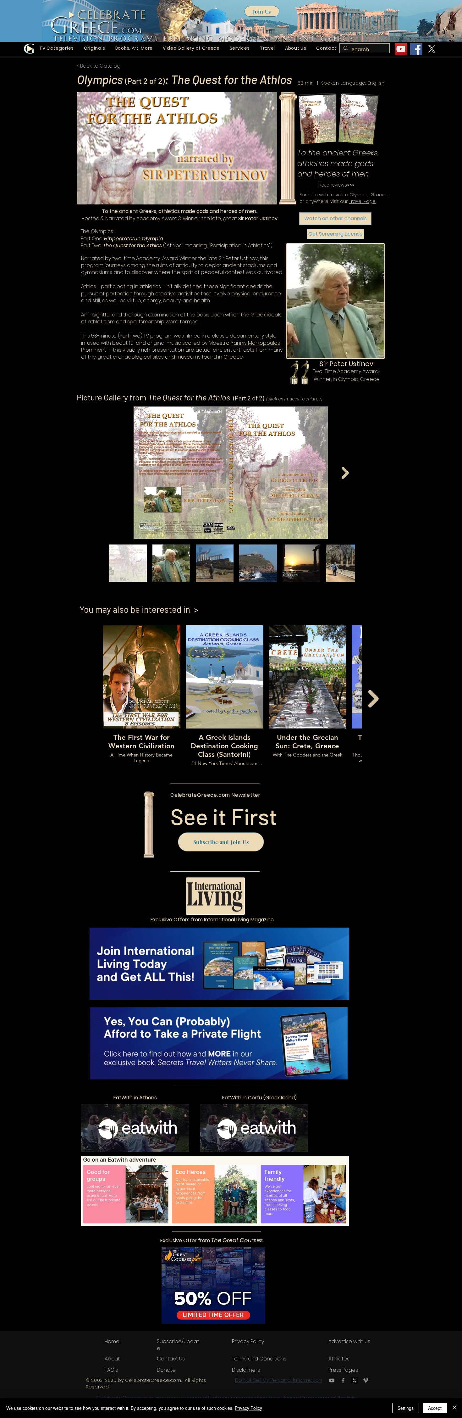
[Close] (454, 1408)
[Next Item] (345, 472)
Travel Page (362, 201)
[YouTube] (401, 49)
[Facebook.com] (416, 49)
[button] (95, 48)
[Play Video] (177, 148)
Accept (435, 1408)
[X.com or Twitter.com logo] (432, 49)
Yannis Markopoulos (255, 343)
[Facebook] (343, 1380)
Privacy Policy (248, 1408)
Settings (406, 1408)
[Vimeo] (365, 1380)
